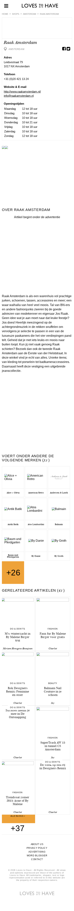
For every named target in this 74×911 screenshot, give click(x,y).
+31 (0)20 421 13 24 (16, 79)
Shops (15, 14)
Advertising (36, 851)
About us (37, 844)
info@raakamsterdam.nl (19, 95)
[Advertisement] (37, 255)
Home (5, 14)
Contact (37, 859)
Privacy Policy (37, 848)
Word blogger (37, 855)
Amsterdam (29, 14)
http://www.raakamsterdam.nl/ (22, 91)
